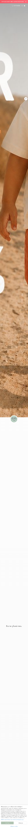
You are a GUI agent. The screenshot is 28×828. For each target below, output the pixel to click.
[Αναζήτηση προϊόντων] (26, 99)
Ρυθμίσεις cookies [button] (14, 826)
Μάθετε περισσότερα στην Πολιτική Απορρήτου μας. (12, 819)
